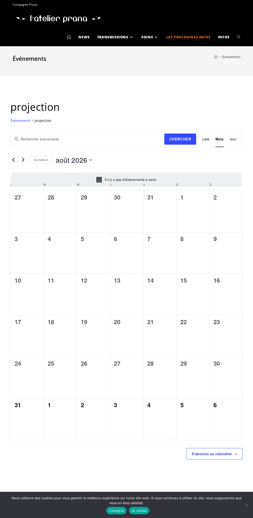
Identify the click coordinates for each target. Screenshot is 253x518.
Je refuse (139, 511)
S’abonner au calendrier (212, 453)
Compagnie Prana (25, 4)
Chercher (180, 138)
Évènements (231, 57)
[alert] (126, 179)
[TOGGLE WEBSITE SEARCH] (238, 37)
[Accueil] (215, 57)
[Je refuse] (246, 504)
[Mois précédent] (13, 160)
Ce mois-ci (41, 160)
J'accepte (116, 511)
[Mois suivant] (23, 160)
